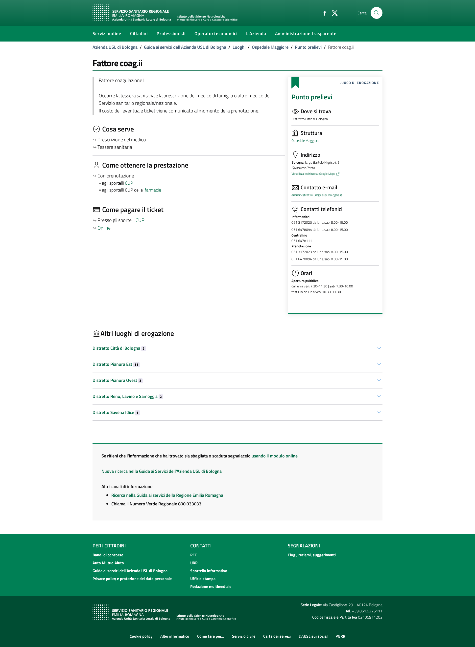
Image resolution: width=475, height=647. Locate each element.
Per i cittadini (109, 545)
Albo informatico (174, 636)
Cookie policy (141, 636)
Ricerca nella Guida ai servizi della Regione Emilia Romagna (167, 495)
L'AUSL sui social (313, 636)
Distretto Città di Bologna (118, 348)
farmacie (153, 190)
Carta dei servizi (277, 636)
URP (193, 563)
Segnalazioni (304, 545)
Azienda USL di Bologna (115, 47)
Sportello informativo (208, 571)
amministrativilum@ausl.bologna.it (316, 195)
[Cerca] (376, 13)
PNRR (340, 636)
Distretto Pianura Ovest (117, 380)
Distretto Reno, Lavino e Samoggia (127, 396)
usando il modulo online (275, 456)
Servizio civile (243, 636)
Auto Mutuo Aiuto (108, 563)
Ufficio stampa (202, 579)
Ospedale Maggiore (270, 47)
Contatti (201, 545)
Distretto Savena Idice (115, 412)
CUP (129, 183)
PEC (193, 555)
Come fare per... (210, 636)
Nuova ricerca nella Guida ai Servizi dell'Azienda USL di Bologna (161, 471)
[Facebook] (323, 13)
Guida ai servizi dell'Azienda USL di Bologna (185, 47)
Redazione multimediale (210, 586)
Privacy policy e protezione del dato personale (132, 579)
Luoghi (239, 47)
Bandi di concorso (108, 555)
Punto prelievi (308, 47)
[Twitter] (333, 13)
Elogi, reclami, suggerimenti (312, 555)
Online (104, 228)
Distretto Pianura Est (115, 364)
